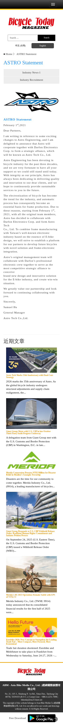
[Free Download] (42, 718)
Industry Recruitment (31, 79)
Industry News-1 (31, 72)
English (43, 45)
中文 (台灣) (20, 45)
